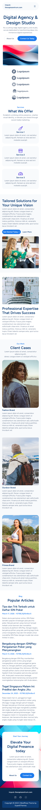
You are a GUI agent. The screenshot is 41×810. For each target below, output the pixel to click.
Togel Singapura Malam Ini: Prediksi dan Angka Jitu (18, 688)
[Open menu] (34, 6)
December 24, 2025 (10, 693)
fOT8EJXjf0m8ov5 (23, 614)
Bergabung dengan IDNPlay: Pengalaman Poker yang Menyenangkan (19, 647)
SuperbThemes (20, 805)
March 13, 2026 (8, 654)
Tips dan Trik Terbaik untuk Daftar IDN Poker (18, 608)
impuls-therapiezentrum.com (20, 792)
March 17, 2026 (8, 614)
